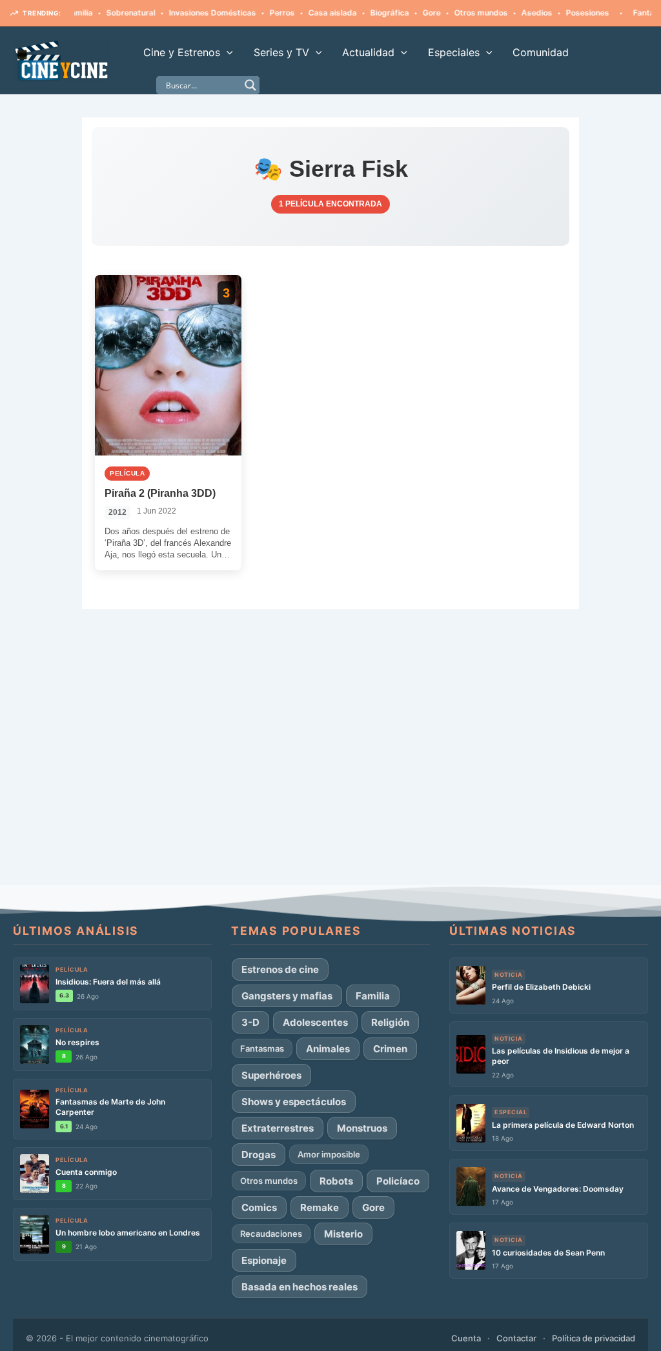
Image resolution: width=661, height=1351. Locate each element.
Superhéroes (271, 1075)
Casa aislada (311, 12)
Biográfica (368, 12)
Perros (260, 12)
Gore (410, 12)
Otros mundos (459, 12)
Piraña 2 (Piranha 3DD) (160, 493)
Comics (259, 1207)
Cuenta (466, 1338)
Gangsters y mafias (286, 996)
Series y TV (281, 52)
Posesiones (565, 12)
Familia (373, 996)
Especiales (454, 52)
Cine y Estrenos (181, 52)
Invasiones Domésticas (190, 12)
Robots (336, 1181)
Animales (328, 1049)
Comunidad (541, 52)
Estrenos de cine (280, 969)
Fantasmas (632, 12)
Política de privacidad (593, 1338)
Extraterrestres (277, 1128)
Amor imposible (329, 1154)
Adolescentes (315, 1022)
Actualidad (368, 52)
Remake (319, 1207)
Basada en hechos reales (299, 1287)
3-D (250, 1022)
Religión (390, 1022)
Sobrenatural (109, 12)
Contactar (516, 1338)
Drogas (258, 1154)
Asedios (515, 12)
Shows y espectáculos (293, 1102)
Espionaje (264, 1260)
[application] (226, 52)
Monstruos (362, 1128)
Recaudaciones (271, 1233)
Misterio (343, 1234)
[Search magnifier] (250, 85)
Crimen (390, 1049)
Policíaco (398, 1181)
